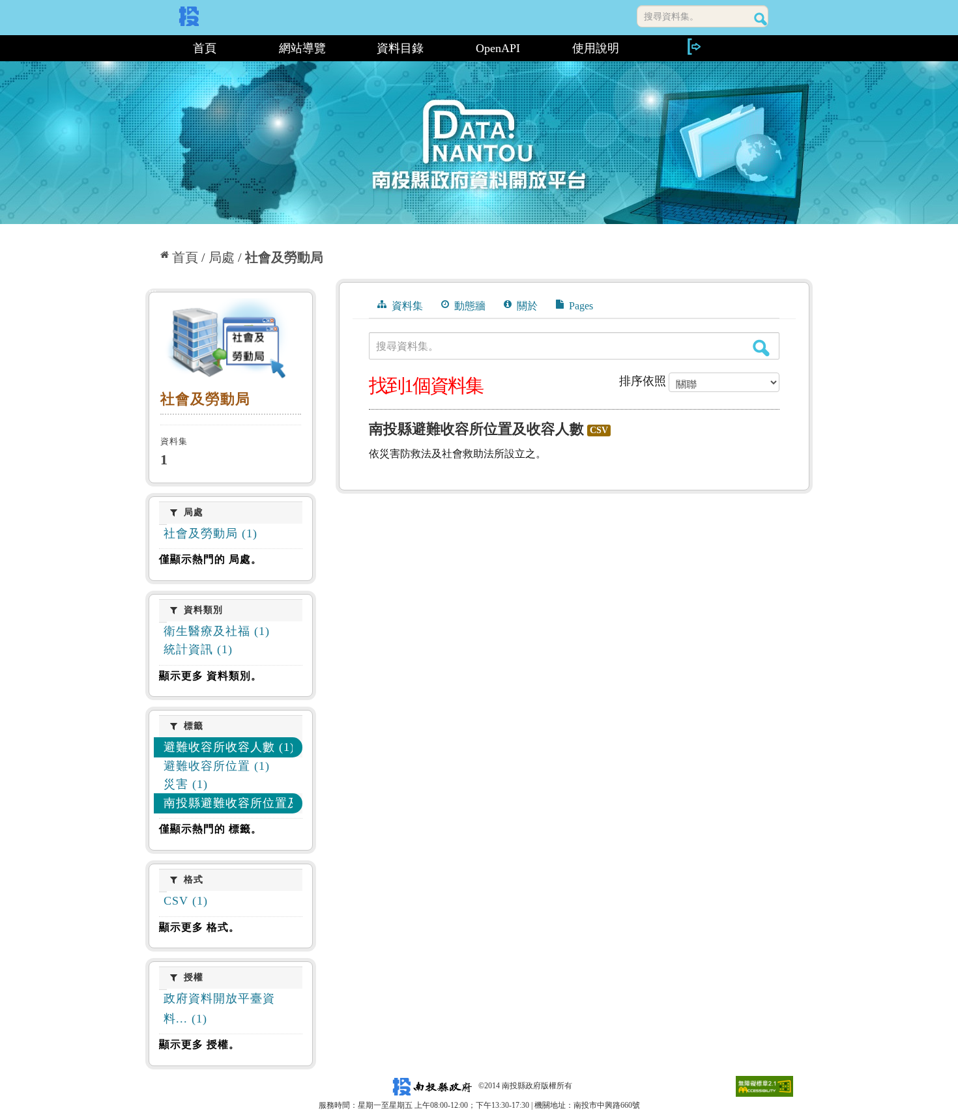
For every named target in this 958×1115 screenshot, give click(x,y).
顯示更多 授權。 (199, 1044)
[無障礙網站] (764, 1085)
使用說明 (595, 48)
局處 (222, 257)
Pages (579, 305)
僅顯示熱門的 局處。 (210, 559)
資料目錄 (400, 48)
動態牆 (469, 305)
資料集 (406, 305)
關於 (526, 305)
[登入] (693, 46)
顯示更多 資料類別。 (210, 675)
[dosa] (230, 341)
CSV (599, 430)
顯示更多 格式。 (199, 927)
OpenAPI (498, 48)
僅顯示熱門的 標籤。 (210, 828)
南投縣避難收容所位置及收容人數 (476, 429)
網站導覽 (302, 48)
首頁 (204, 48)
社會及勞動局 (284, 257)
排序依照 (642, 381)
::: (151, 48)
